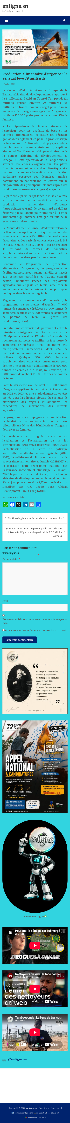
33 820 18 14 (41, 1113)
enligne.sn (15, 6)
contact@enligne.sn (23, 1113)
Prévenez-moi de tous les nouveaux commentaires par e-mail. (34, 621)
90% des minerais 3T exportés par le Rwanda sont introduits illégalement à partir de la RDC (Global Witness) (34, 532)
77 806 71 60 (53, 1113)
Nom (5, 600)
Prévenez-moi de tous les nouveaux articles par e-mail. (36, 630)
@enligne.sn (17, 1059)
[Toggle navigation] (6, 20)
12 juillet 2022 (8, 84)
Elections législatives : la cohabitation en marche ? (35, 518)
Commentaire (11, 559)
